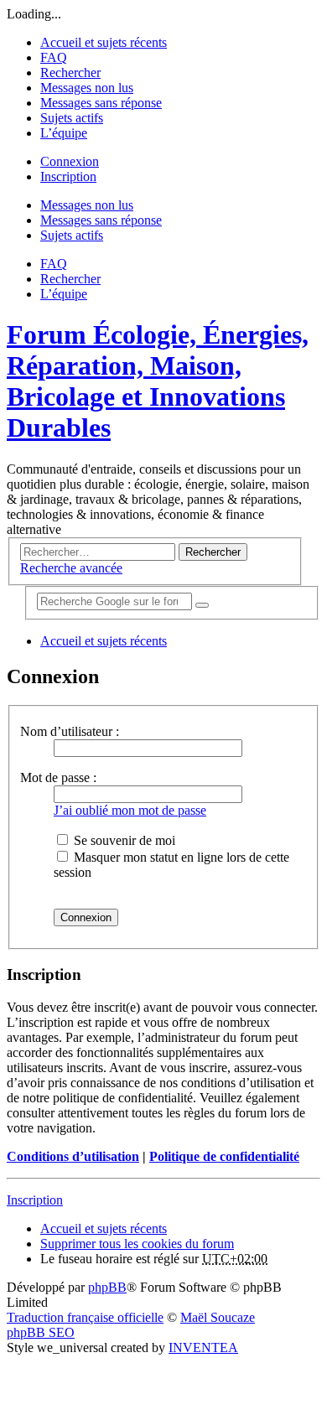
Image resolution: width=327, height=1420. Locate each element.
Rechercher (213, 552)
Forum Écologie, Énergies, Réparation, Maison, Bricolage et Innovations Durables (158, 381)
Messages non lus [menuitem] (86, 87)
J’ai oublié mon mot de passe (130, 810)
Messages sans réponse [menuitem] (101, 103)
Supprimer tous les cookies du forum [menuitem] (137, 1243)
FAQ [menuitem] (53, 57)
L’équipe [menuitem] (63, 133)
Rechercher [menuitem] (70, 72)
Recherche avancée (71, 568)
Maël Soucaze (217, 1317)
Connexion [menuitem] (69, 161)
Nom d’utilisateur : (69, 731)
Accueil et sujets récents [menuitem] (103, 42)
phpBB (107, 1287)
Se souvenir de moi (122, 840)
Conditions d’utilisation (73, 1156)
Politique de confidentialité (224, 1156)
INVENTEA (203, 1347)
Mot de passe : (58, 777)
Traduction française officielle (85, 1317)
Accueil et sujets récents (103, 1228)
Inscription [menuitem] (68, 176)
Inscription (35, 1200)
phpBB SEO (41, 1332)
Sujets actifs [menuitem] (71, 118)
